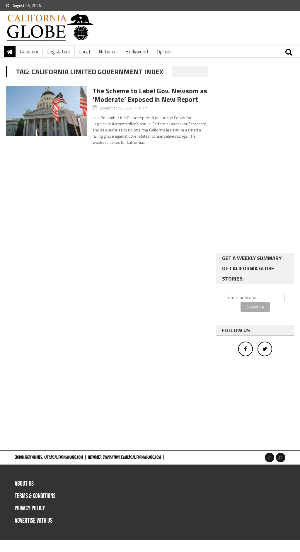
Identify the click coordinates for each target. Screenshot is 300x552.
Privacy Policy (30, 508)
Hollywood (136, 51)
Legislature (58, 51)
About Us (24, 484)
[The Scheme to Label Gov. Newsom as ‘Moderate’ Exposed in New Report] (46, 111)
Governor (29, 51)
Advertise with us (33, 521)
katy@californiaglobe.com (63, 457)
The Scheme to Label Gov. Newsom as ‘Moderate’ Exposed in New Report (150, 94)
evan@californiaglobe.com (141, 457)
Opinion (164, 51)
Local (84, 51)
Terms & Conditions (35, 496)
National (108, 51)
